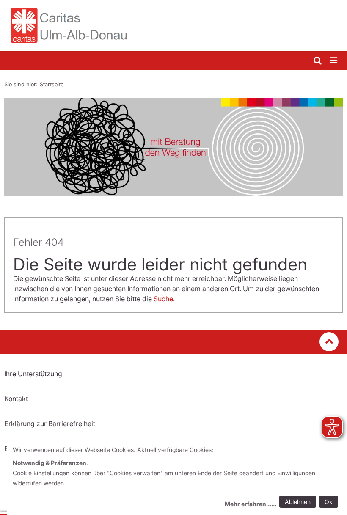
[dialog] (177, 478)
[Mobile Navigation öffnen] (334, 61)
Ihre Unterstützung (33, 373)
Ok (329, 501)
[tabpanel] (173, 147)
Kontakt (16, 398)
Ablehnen (298, 501)
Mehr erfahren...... (250, 503)
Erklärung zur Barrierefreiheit (49, 423)
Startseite (51, 84)
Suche (163, 299)
